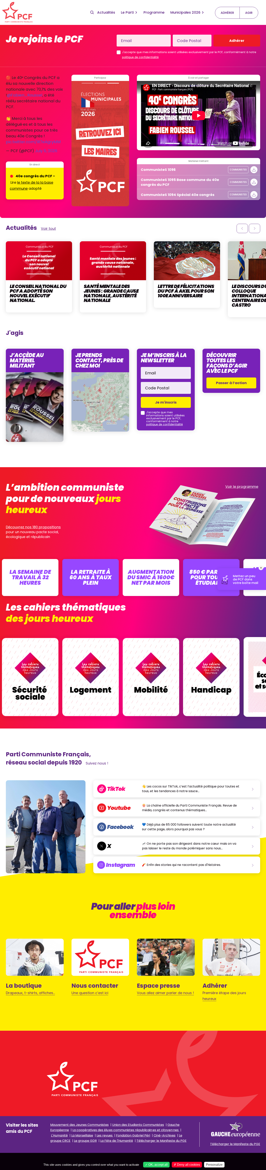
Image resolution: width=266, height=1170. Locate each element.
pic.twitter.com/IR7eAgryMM (33, 142)
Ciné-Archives (164, 1135)
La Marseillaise (82, 1135)
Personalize (214, 1164)
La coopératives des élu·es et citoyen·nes (125, 1130)
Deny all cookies (188, 1164)
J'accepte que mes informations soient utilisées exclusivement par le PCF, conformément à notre (189, 54)
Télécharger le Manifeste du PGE (162, 1140)
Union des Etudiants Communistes (138, 1125)
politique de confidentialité (140, 57)
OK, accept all (158, 1164)
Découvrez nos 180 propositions (33, 527)
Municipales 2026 (185, 12)
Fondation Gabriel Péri (133, 1135)
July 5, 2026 (46, 151)
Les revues (105, 1135)
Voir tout (48, 228)
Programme (154, 12)
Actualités (106, 12)
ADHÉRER (227, 13)
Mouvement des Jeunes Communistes (79, 1125)
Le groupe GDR (85, 1140)
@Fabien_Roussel (24, 95)
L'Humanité (59, 1135)
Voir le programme (241, 486)
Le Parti (127, 12)
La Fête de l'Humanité (116, 1140)
